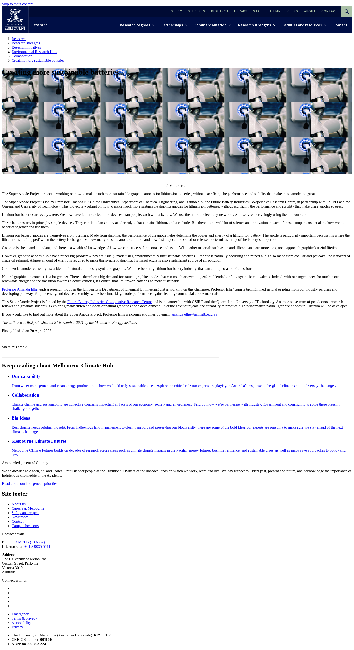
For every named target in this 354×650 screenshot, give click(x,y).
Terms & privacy (24, 618)
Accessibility (21, 623)
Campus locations (25, 526)
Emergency (20, 614)
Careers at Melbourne (28, 508)
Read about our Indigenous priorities (29, 483)
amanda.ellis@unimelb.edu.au (194, 314)
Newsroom (20, 517)
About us (19, 504)
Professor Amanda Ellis (20, 289)
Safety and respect (25, 513)
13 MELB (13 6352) (29, 542)
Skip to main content (17, 4)
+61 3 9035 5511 (37, 546)
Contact (17, 521)
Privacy (17, 627)
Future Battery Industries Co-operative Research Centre (109, 302)
